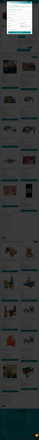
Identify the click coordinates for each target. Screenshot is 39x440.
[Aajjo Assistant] (36, 435)
